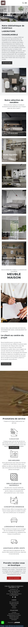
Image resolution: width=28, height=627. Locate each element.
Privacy (2, 626)
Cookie (7, 626)
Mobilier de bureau (14, 616)
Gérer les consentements (17, 626)
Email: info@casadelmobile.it (14, 593)
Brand (14, 606)
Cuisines (14, 612)
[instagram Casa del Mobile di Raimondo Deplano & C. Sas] (15, 597)
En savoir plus (7, 62)
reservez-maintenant (14, 578)
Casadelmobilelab (14, 603)
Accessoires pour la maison (14, 615)
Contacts (14, 607)
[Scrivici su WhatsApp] (2, 622)
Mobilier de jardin (14, 618)
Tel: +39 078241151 (14, 592)
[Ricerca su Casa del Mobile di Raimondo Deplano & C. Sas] (23, 3)
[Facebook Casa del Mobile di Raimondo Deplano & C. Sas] (13, 597)
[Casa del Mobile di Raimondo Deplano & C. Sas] (3, 3)
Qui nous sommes (14, 602)
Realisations (14, 604)
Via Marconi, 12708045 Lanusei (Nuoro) (14, 590)
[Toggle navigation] (26, 3)
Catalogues (14, 619)
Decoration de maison (14, 613)
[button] (26, 9)
